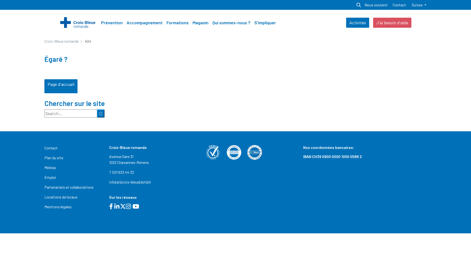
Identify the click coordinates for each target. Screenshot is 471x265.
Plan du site (53, 157)
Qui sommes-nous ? (231, 22)
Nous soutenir (376, 4)
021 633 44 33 (123, 172)
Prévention (112, 22)
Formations (178, 22)
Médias (50, 167)
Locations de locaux (61, 197)
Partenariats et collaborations (68, 187)
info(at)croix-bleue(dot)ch (130, 182)
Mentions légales (58, 206)
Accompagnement (145, 22)
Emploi (50, 177)
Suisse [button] (417, 4)
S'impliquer (265, 22)
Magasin (201, 22)
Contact (399, 4)
